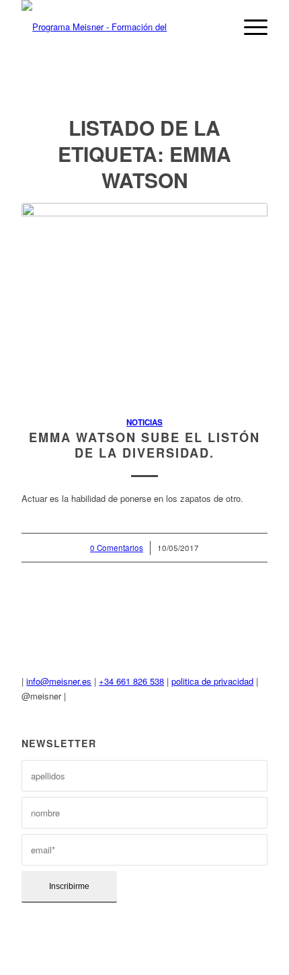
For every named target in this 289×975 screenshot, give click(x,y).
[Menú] (249, 27)
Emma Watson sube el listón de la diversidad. (144, 445)
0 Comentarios (116, 547)
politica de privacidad (212, 681)
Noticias (144, 422)
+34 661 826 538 (131, 681)
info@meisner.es (58, 681)
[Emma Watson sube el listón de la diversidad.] (144, 302)
